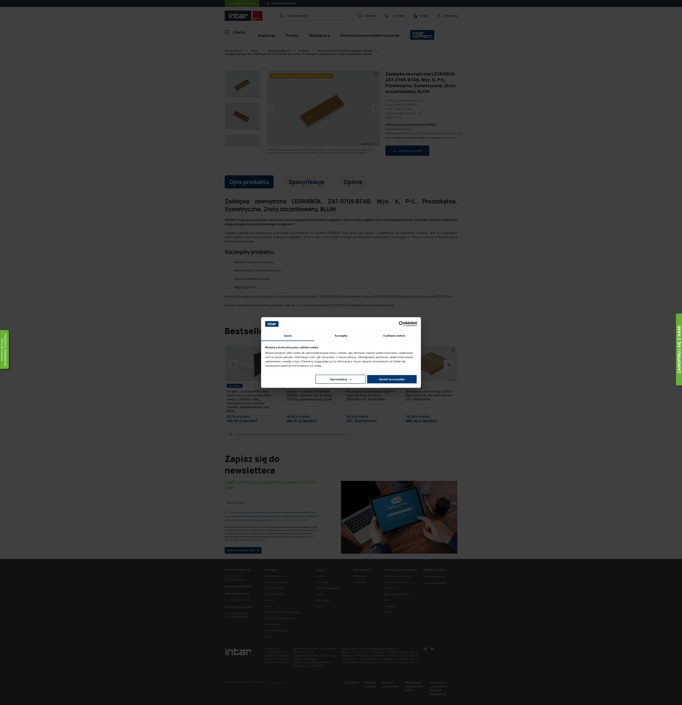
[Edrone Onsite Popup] (341, 352)
